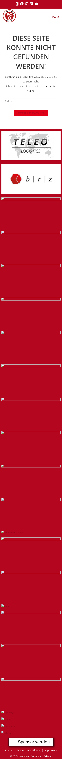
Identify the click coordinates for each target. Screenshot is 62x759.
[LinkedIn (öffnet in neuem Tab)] (31, 4)
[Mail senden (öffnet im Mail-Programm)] (45, 4)
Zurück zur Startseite (31, 113)
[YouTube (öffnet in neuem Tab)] (36, 4)
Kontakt (9, 750)
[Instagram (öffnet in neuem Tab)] (26, 4)
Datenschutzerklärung (29, 750)
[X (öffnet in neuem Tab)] (17, 4)
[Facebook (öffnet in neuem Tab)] (21, 4)
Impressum (51, 750)
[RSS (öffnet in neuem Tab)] (41, 4)
